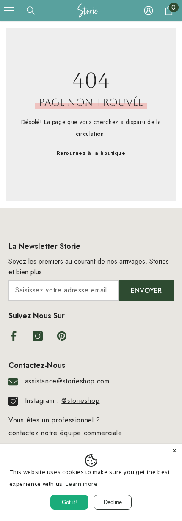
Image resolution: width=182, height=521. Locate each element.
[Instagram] (37, 336)
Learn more (81, 484)
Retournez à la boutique (91, 153)
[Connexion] (148, 10)
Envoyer (146, 290)
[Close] (174, 451)
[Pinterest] (61, 336)
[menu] (9, 11)
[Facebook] (13, 336)
